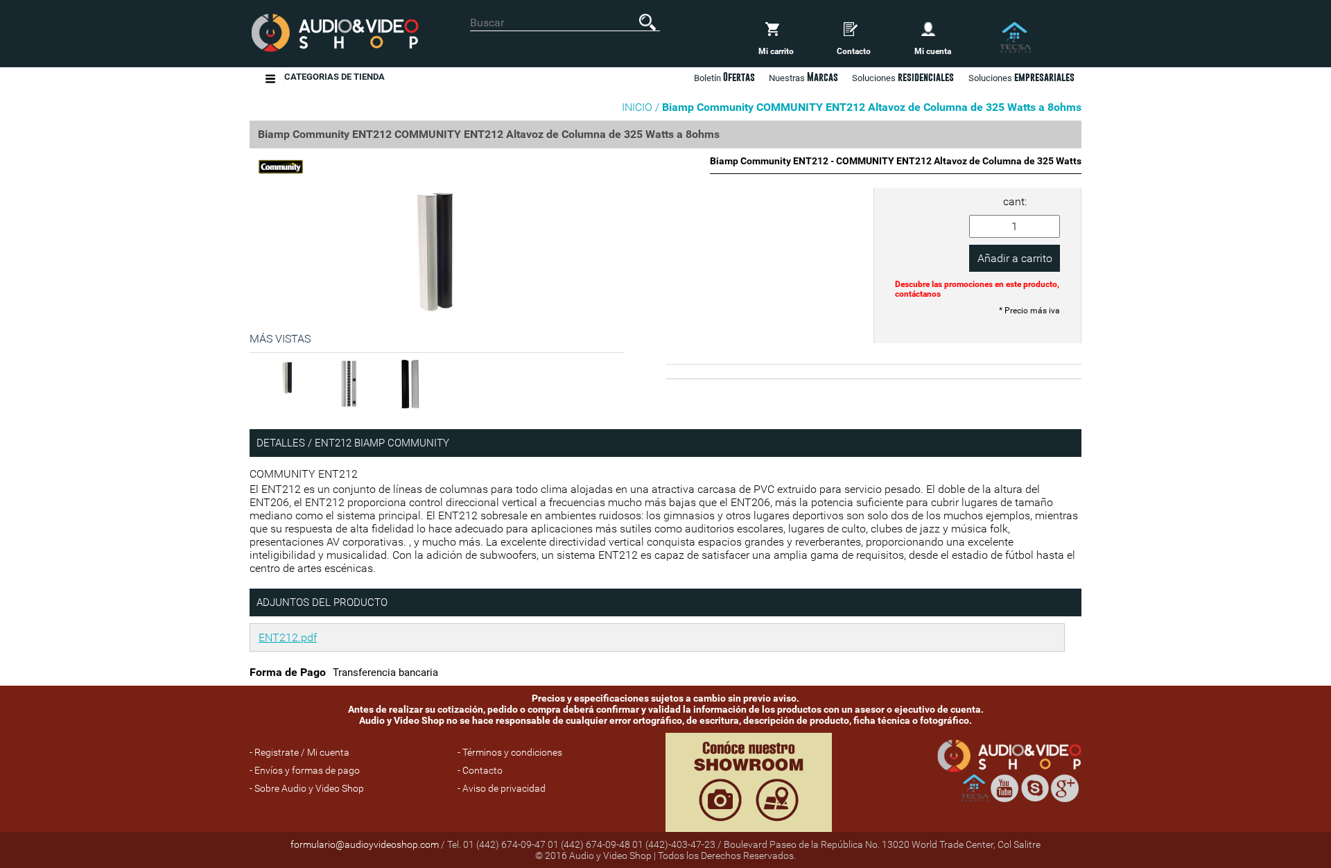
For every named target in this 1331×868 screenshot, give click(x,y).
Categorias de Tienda (334, 76)
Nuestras (803, 77)
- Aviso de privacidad (502, 788)
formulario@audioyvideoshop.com (364, 844)
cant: (1015, 201)
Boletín (724, 77)
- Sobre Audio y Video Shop (307, 788)
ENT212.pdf (288, 637)
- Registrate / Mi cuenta (299, 752)
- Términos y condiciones (510, 752)
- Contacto (480, 770)
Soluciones (1021, 77)
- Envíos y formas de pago (305, 770)
